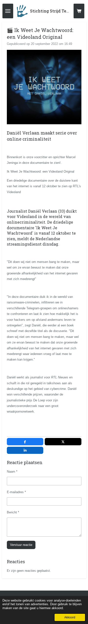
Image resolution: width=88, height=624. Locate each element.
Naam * (12, 471)
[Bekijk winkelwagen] (79, 11)
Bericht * (13, 512)
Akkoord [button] (69, 617)
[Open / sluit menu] (7, 11)
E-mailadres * (16, 492)
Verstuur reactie (21, 545)
